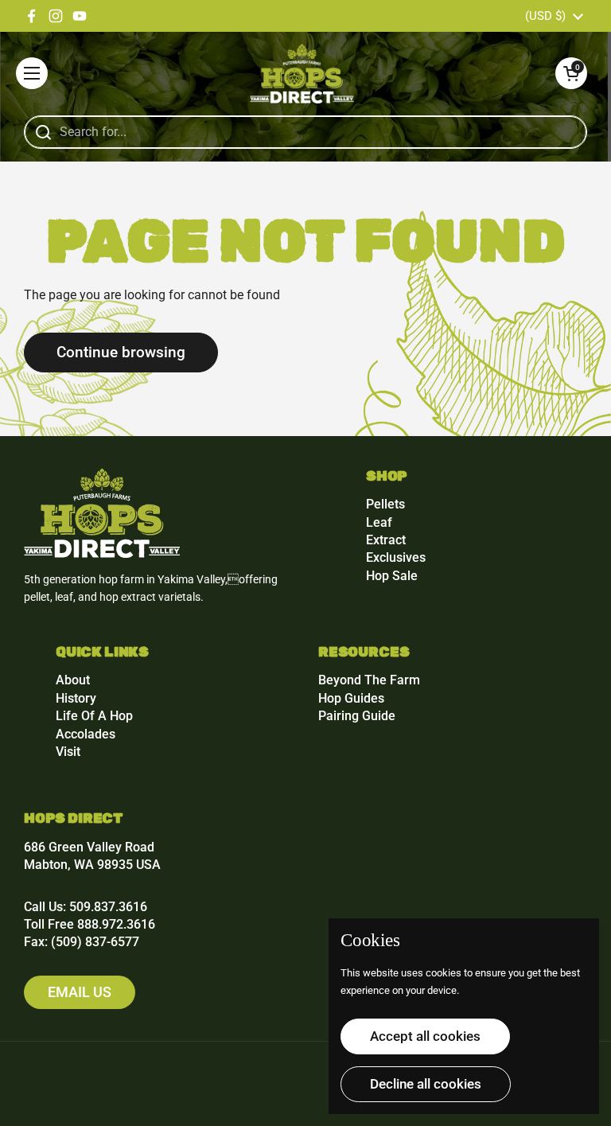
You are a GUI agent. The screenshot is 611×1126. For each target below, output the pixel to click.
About (73, 680)
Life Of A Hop (94, 715)
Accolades (85, 734)
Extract (386, 539)
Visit (68, 751)
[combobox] (305, 132)
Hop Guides (351, 698)
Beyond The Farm (369, 680)
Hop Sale (392, 575)
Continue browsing (120, 352)
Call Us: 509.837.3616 (85, 906)
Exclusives (396, 557)
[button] (571, 73)
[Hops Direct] (302, 73)
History (76, 698)
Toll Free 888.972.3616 (89, 924)
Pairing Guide (356, 715)
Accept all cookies (425, 1036)
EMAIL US (79, 992)
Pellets (385, 504)
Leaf (379, 522)
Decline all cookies (425, 1084)
